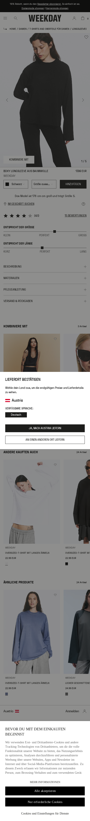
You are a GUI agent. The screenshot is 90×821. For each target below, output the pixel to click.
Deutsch (16, 414)
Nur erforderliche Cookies (45, 802)
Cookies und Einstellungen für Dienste (45, 813)
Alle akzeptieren (45, 791)
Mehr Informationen (45, 782)
